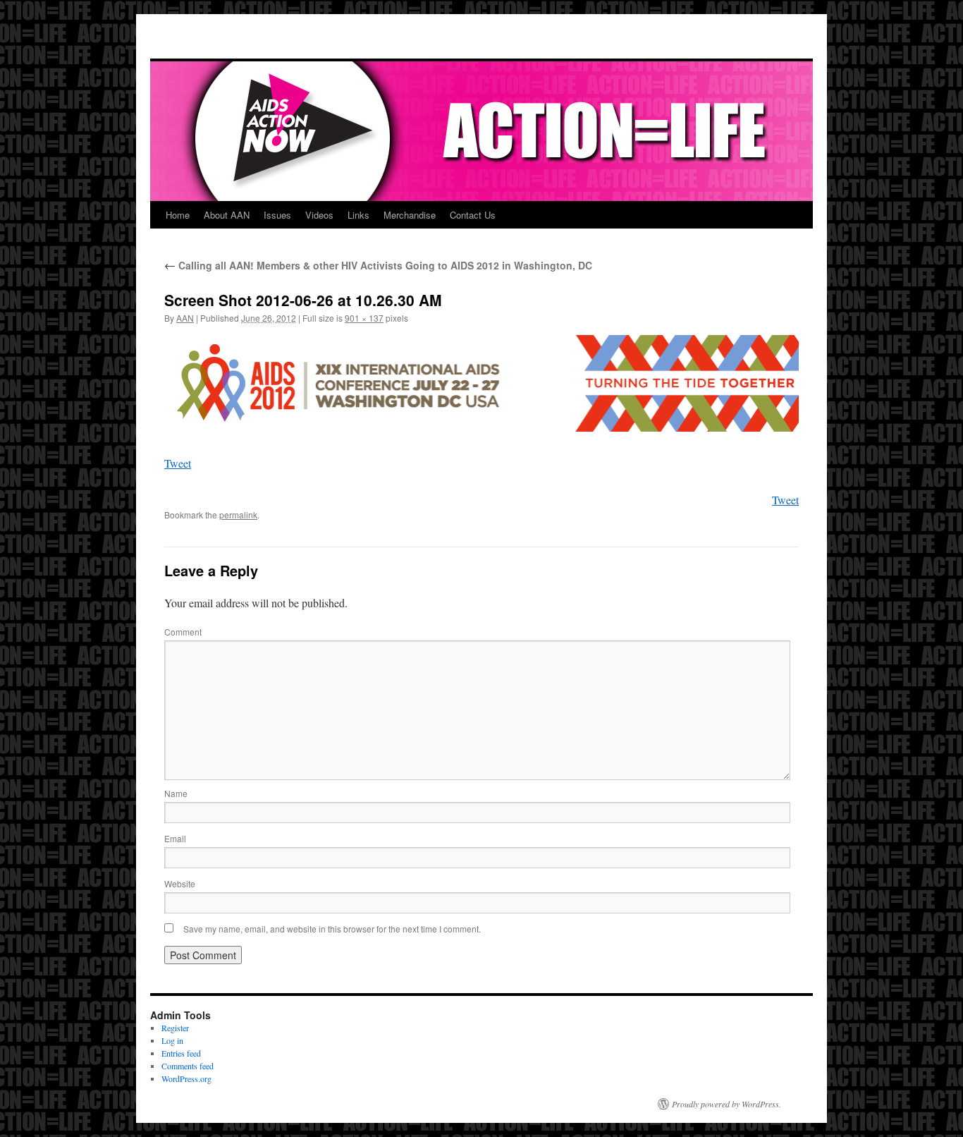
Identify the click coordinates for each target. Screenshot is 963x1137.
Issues (277, 214)
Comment (183, 632)
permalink (238, 515)
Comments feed (187, 1065)
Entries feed (181, 1053)
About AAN (227, 214)
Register (175, 1027)
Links (358, 214)
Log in (172, 1040)
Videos (319, 214)
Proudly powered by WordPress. (726, 1103)
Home (178, 214)
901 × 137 (364, 318)
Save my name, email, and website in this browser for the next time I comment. (332, 929)
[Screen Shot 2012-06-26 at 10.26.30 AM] (481, 383)
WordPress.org (186, 1078)
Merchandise (410, 214)
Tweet (177, 463)
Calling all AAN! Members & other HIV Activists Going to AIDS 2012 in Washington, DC (378, 265)
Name (176, 793)
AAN (185, 318)
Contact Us (473, 214)
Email (175, 838)
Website (179, 883)
